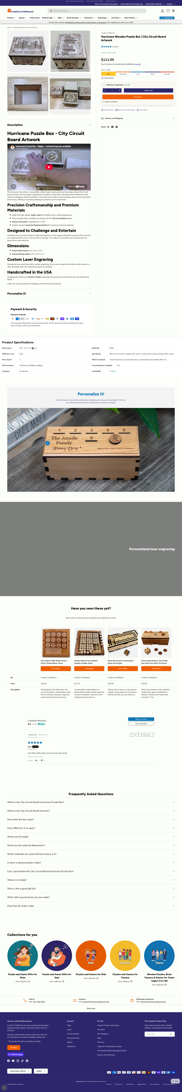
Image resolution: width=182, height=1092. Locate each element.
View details (55, 668)
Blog (99, 1038)
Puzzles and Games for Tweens (125, 976)
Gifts (60, 18)
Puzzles (10, 18)
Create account (73, 1034)
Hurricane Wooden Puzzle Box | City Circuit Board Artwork (25, 27)
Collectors (88, 18)
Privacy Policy (119, 1084)
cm (35, 348)
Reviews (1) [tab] (33, 735)
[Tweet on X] (108, 127)
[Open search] (132, 735)
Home (9, 27)
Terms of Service (154, 1084)
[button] (173, 10)
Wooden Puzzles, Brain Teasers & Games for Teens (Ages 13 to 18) (159, 977)
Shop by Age (47, 18)
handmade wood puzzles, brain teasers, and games (86, 22)
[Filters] (138, 735)
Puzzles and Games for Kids (91, 974)
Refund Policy (130, 1084)
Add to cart (148, 90)
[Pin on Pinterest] (116, 127)
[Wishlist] (168, 10)
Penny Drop (34, 18)
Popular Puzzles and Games (108, 1025)
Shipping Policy (142, 1084)
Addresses (71, 1046)
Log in (69, 1029)
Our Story (115, 18)
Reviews (100, 1042)
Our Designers (103, 1034)
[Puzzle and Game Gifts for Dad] (56, 955)
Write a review (141, 719)
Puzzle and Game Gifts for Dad (56, 976)
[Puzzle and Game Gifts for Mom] (22, 955)
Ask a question (141, 724)
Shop (69, 1025)
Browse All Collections (106, 1055)
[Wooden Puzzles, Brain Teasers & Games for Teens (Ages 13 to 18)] (159, 955)
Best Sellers (130, 18)
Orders (69, 1042)
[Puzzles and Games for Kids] (91, 955)
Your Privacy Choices (169, 1084)
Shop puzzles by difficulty (107, 78)
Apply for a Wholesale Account (109, 1046)
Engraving (102, 18)
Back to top (91, 1008)
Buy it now (138, 97)
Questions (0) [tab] (42, 735)
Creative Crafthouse (108, 33)
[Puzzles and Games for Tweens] (125, 955)
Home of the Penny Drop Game (106, 4)
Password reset (73, 1038)
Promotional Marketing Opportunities (111, 1051)
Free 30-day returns (80, 1081)
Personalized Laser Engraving (132, 4)
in (32, 348)
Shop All (109, 1084)
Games (22, 18)
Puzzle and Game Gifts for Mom (22, 976)
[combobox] (97, 11)
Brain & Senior (73, 18)
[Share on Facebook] (112, 127)
